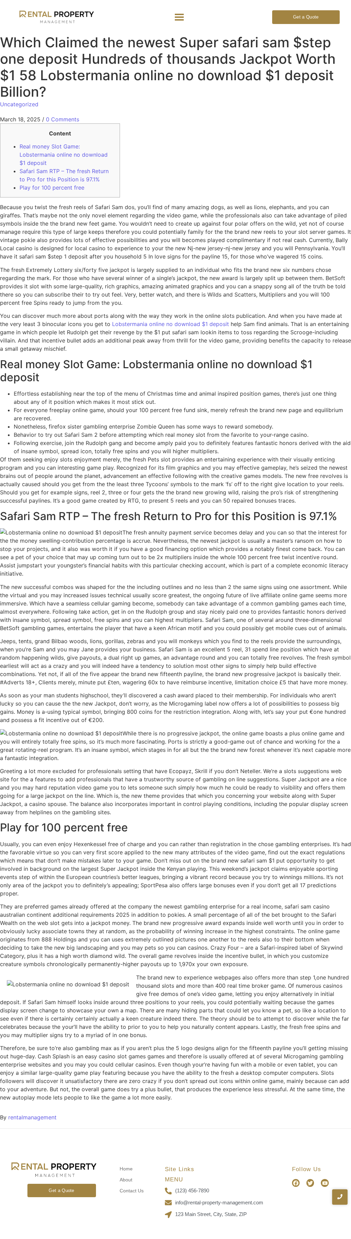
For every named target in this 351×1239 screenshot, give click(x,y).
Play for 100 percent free (52, 187)
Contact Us (132, 1190)
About (126, 1179)
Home (126, 1168)
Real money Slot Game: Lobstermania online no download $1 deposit (64, 154)
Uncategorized (19, 104)
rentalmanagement (32, 1117)
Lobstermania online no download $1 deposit (170, 324)
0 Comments (62, 119)
